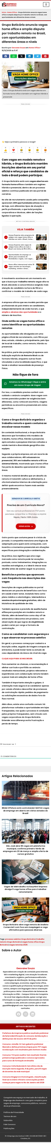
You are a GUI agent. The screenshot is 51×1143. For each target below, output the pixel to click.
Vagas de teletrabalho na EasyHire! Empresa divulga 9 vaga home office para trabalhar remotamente (25, 889)
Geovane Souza (19, 47)
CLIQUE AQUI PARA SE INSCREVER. (17, 658)
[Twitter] (21, 56)
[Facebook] (5, 56)
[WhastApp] (13, 56)
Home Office (12, 12)
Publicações (9, 1128)
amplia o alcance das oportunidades (20, 312)
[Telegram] (37, 56)
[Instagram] (25, 1014)
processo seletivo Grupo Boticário (20, 939)
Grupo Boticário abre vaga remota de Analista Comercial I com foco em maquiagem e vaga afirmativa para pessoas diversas (25, 927)
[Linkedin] (29, 56)
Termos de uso (10, 1116)
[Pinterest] (45, 56)
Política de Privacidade (14, 1112)
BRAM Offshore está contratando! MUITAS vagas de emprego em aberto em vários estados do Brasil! (25, 811)
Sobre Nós (8, 1120)
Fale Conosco (10, 1124)
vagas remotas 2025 (18, 945)
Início (4, 12)
